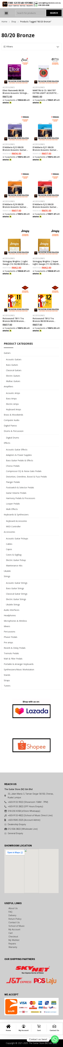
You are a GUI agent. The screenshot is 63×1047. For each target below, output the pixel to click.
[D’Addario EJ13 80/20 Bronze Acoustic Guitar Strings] (16, 127)
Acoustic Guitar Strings (16, 583)
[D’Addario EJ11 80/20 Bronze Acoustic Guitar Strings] (47, 127)
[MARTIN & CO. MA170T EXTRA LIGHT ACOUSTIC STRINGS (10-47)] (47, 71)
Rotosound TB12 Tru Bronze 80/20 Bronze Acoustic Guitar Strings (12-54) (44, 322)
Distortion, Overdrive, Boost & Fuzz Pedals (26, 476)
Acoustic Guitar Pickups (17, 538)
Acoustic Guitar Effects (16, 449)
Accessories (9, 87)
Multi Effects (12, 509)
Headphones (10, 615)
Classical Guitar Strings (16, 593)
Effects (7, 443)
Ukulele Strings (13, 604)
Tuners (7, 685)
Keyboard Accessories (16, 521)
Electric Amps (12, 404)
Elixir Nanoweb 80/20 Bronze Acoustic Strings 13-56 (15, 93)
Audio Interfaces (11, 610)
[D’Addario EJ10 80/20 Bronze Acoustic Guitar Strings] (16, 184)
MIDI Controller (13, 526)
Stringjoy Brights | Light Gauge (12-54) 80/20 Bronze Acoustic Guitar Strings (16, 264)
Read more (30, 102)
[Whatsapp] (55, 1039)
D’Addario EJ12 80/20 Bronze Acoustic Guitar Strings (44, 207)
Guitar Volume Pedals (16, 493)
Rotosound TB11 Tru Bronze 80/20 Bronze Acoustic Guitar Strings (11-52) (14, 322)
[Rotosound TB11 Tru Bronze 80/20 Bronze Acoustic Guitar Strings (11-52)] (16, 299)
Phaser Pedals (10, 637)
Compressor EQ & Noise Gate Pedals (23, 471)
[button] (6, 13)
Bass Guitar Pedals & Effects (19, 460)
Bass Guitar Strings (15, 588)
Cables (9, 544)
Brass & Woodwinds (13, 414)
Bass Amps (11, 398)
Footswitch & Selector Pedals (20, 487)
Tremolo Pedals (11, 653)
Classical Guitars (13, 370)
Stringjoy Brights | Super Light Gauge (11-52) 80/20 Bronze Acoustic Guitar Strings (46, 265)
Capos (9, 549)
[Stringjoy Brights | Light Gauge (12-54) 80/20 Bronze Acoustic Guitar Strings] (16, 242)
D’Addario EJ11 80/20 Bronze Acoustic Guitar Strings (44, 150)
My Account (24, 1030)
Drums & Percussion (13, 431)
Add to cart (60, 102)
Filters (9, 46)
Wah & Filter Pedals (13, 658)
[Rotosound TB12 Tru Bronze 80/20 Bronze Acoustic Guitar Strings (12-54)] (47, 299)
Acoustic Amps (13, 393)
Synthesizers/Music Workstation (19, 669)
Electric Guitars (13, 375)
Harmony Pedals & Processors (20, 498)
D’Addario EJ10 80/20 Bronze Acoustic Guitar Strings (14, 207)
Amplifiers (8, 386)
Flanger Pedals (13, 482)
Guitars (7, 353)
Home (8, 1030)
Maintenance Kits (14, 565)
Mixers (7, 626)
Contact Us (54, 1030)
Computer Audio (11, 420)
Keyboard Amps (13, 409)
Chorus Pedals (13, 465)
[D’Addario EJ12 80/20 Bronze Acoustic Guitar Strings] (47, 184)
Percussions (9, 631)
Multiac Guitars (13, 381)
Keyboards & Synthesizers (16, 514)
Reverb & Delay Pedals (14, 647)
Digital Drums (12, 437)
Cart (39, 1030)
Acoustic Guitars (13, 359)
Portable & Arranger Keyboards (19, 664)
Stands (7, 675)
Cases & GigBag (13, 554)
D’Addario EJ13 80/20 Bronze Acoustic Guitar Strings (14, 150)
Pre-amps (8, 642)
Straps (7, 680)
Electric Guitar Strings (16, 599)
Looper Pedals (13, 503)
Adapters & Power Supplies (19, 455)
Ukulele (7, 571)
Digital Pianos (10, 425)
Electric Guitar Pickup (16, 560)
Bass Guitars (12, 364)
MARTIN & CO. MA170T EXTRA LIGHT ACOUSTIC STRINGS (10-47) (45, 93)
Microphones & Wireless (15, 620)
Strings (7, 576)
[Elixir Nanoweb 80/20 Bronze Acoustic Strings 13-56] (16, 71)
